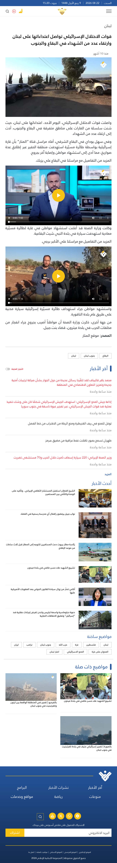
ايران (16, 644)
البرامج (22, 787)
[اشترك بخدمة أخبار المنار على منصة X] (60, 816)
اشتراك (15, 833)
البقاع (105, 356)
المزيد (108, 474)
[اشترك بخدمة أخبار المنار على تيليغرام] (77, 816)
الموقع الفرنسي (70, 852)
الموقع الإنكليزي (85, 852)
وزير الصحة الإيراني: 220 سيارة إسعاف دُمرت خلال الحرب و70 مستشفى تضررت (63, 457)
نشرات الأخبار (58, 787)
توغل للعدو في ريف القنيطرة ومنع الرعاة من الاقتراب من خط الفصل (70, 423)
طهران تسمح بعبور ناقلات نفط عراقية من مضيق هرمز (78, 440)
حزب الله (63, 644)
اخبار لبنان (54, 651)
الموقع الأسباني (56, 852)
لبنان (108, 25)
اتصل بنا (31, 852)
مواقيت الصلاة (42, 852)
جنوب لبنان (89, 356)
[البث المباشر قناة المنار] (52, 816)
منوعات (95, 796)
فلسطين (91, 644)
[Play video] (58, 195)
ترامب (29, 644)
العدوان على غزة (100, 651)
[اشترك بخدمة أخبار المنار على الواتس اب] (69, 816)
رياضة (58, 796)
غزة (76, 644)
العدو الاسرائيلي (75, 651)
